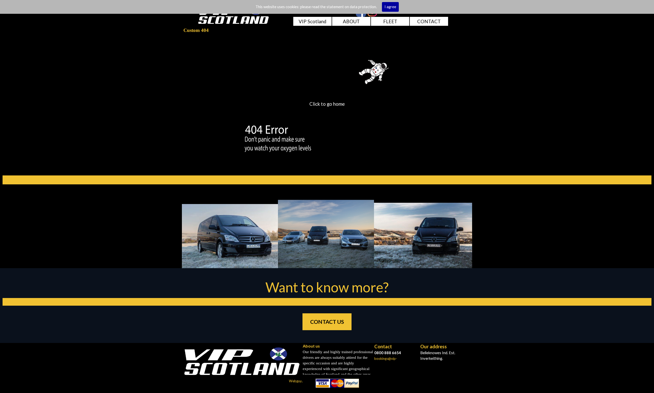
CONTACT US (327, 321)
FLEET (390, 21)
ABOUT (351, 21)
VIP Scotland (312, 21)
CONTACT (429, 21)
